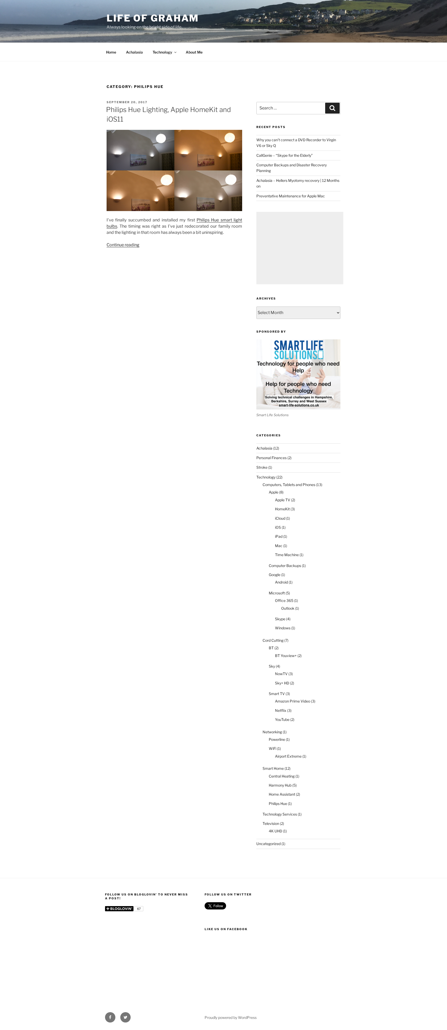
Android (281, 582)
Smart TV (277, 693)
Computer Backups (285, 565)
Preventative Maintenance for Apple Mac (290, 196)
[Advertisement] (299, 248)
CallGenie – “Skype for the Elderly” (284, 155)
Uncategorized (268, 843)
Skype (280, 619)
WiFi (272, 748)
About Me (194, 52)
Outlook (287, 608)
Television (271, 823)
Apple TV (282, 500)
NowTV (281, 673)
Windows (282, 628)
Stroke (261, 467)
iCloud (280, 518)
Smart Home (273, 768)
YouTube (282, 719)
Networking (272, 732)
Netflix (280, 710)
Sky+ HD (282, 683)
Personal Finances (271, 458)
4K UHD (275, 831)
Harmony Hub (280, 785)
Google (274, 574)
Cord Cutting (273, 640)
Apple (273, 492)
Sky (272, 666)
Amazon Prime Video (292, 701)
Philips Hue (278, 803)
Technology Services (280, 814)
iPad (278, 536)
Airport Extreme (288, 756)
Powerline (277, 739)
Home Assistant (282, 794)
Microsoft (277, 593)
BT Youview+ (286, 655)
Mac (278, 545)
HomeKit (282, 509)
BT (271, 648)
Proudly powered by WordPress (231, 1017)
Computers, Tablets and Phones (289, 484)
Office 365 (284, 600)
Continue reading (123, 244)
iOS (278, 527)
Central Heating (282, 776)
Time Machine (287, 555)
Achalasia (134, 52)
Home (111, 52)
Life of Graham (153, 18)
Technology (162, 52)
